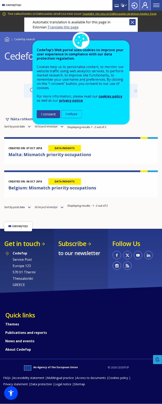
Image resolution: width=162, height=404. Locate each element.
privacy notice (71, 100)
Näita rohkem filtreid (28, 119)
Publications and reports (26, 332)
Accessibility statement (28, 378)
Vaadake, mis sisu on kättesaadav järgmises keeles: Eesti (119, 14)
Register (145, 5)
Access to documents (91, 378)
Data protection (41, 384)
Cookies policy (118, 378)
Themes (12, 324)
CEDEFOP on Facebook (117, 255)
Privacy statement (15, 384)
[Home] (11, 5)
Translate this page (62, 27)
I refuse (71, 114)
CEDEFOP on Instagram (117, 265)
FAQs (7, 378)
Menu (156, 5)
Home (6, 38)
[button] (11, 393)
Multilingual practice (60, 378)
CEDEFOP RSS (127, 265)
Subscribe (72, 243)
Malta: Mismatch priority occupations (49, 154)
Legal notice (63, 384)
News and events (19, 341)
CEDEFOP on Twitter (127, 255)
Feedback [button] (157, 359)
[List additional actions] (125, 5)
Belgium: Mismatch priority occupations (52, 188)
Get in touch (22, 243)
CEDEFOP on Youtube (138, 255)
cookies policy (110, 96)
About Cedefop (18, 349)
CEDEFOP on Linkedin (148, 255)
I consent (48, 114)
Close (132, 22)
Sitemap (79, 384)
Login (134, 5)
